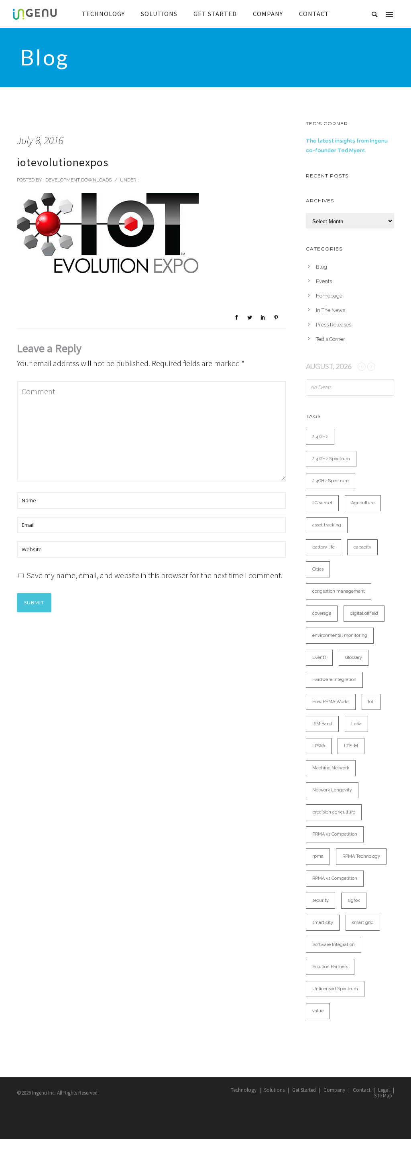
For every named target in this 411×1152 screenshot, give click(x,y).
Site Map (383, 1095)
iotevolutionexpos (62, 162)
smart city (322, 922)
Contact (361, 1090)
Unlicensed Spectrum (335, 988)
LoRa (356, 723)
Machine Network (330, 768)
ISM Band (322, 723)
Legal (384, 1090)
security (320, 900)
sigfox (354, 900)
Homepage (329, 296)
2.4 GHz (320, 436)
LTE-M (351, 745)
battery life (323, 547)
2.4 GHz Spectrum (331, 458)
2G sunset (322, 503)
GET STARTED (215, 14)
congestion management (338, 591)
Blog (321, 267)
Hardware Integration (334, 679)
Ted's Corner (330, 339)
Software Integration (333, 944)
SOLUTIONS (159, 14)
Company (334, 1090)
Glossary (353, 657)
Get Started (304, 1090)
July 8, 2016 (40, 140)
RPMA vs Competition (334, 878)
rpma (318, 856)
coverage (321, 613)
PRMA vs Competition (334, 834)
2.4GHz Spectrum (330, 480)
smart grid (363, 922)
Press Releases (333, 325)
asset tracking (326, 525)
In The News (330, 310)
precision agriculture (333, 812)
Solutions (274, 1090)
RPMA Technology (361, 856)
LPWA (318, 745)
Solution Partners (330, 966)
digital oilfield (364, 613)
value (318, 1010)
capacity (362, 547)
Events (324, 281)
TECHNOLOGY (103, 14)
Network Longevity (332, 790)
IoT (371, 701)
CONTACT (314, 14)
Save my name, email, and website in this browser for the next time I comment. (154, 575)
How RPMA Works (330, 701)
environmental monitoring (339, 635)
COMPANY (268, 14)
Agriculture (362, 503)
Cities (318, 569)
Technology (243, 1090)
